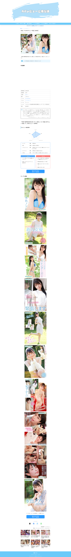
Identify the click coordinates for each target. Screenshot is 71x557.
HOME (36, 552)
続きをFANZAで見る (35, 171)
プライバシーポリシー (34, 554)
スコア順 (17, 23)
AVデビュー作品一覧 (52, 23)
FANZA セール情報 (22, 23)
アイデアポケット (28, 100)
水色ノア (26, 94)
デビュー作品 (45, 528)
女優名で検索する (29, 23)
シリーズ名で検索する (36, 23)
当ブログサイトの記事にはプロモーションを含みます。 (35, 25)
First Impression (27, 98)
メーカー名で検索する (44, 23)
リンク (39, 554)
